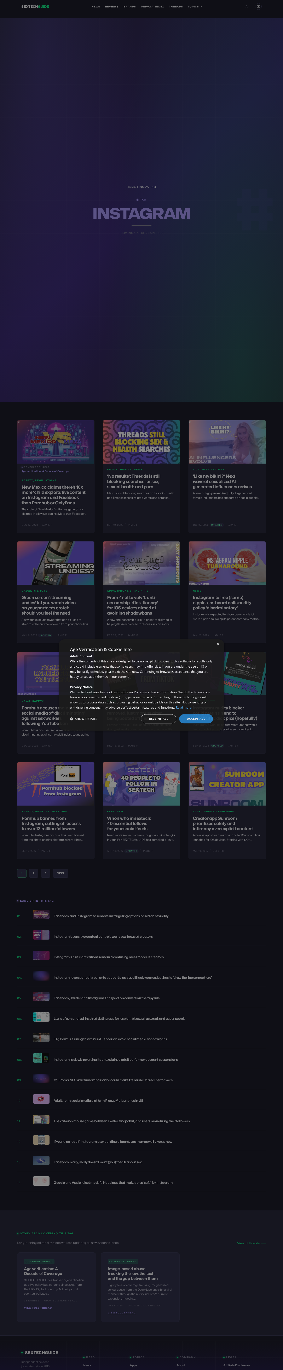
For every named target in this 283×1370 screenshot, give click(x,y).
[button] (83, 718)
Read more (183, 707)
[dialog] (141, 685)
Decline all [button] (158, 719)
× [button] (217, 644)
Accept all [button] (196, 719)
